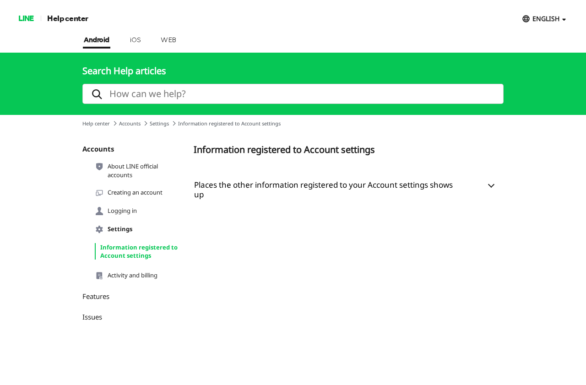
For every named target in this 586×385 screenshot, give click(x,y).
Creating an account (135, 192)
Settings (159, 123)
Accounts (130, 123)
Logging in (122, 210)
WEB (168, 40)
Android (96, 40)
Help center (67, 18)
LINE (25, 18)
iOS (135, 40)
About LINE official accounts (133, 170)
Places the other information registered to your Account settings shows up (323, 189)
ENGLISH (545, 18)
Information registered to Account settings (139, 251)
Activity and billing (132, 275)
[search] (293, 94)
